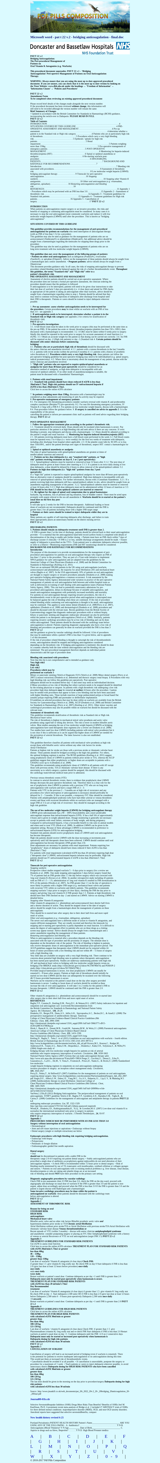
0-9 (113, 1456)
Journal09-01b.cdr (40, 1399)
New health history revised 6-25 (47, 1417)
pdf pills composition (79, 12)
